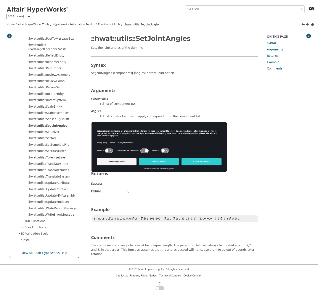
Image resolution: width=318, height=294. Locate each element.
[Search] (300, 9)
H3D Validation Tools (33, 233)
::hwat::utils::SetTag (41, 138)
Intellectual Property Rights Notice (136, 276)
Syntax (271, 43)
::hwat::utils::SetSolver (43, 132)
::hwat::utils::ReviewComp (46, 81)
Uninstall (24, 240)
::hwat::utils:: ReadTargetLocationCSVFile (47, 47)
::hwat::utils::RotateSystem (46, 100)
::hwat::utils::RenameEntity (46, 62)
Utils (117, 24)
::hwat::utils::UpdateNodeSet (48, 202)
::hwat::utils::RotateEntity (45, 94)
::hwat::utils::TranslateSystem (48, 176)
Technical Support (170, 276)
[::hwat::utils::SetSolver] (308, 24)
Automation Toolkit (74, 24)
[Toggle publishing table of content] (9, 36)
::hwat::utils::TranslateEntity (47, 164)
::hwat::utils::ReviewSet (44, 87)
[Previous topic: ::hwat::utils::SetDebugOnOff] (303, 24)
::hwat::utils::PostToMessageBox (50, 38)
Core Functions (35, 227)
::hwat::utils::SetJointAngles (141, 24)
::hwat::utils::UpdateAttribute (48, 183)
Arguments (275, 49)
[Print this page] (313, 24)
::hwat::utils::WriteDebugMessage (52, 208)
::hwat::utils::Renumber (44, 68)
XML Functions (34, 221)
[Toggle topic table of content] (308, 36)
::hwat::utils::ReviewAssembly (48, 75)
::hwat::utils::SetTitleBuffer (46, 151)
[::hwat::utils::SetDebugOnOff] (303, 24)
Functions (104, 24)
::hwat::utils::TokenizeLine (46, 157)
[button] (25, 39)
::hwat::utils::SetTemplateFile (48, 144)
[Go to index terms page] (307, 11)
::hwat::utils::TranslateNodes (48, 170)
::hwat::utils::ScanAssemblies (48, 113)
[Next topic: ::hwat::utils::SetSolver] (308, 24)
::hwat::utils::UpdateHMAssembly (51, 195)
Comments (275, 68)
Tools (33, 24)
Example (273, 62)
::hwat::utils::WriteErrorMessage (50, 214)
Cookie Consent (192, 276)
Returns (272, 55)
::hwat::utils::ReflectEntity (45, 55)
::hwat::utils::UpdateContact (47, 189)
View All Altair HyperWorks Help (44, 253)
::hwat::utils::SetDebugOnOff (48, 119)
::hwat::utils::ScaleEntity (44, 106)
